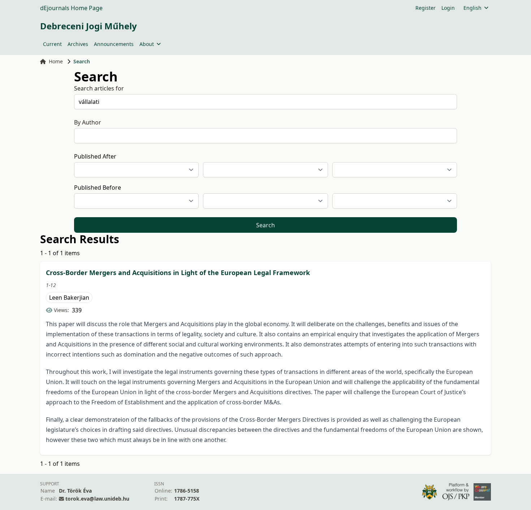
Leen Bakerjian (69, 298)
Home (56, 61)
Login (448, 7)
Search (265, 225)
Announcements (114, 44)
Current (52, 44)
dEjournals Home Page (71, 8)
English (472, 7)
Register (425, 7)
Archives (78, 44)
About (146, 44)
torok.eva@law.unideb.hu (97, 498)
